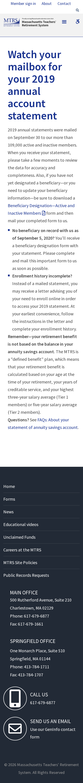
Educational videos (20, 524)
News (8, 511)
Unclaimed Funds (19, 537)
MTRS (9, 20)
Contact (64, 3)
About (47, 3)
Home (9, 486)
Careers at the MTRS (22, 550)
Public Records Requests (26, 575)
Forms (9, 499)
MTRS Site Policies (20, 562)
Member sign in (23, 3)
